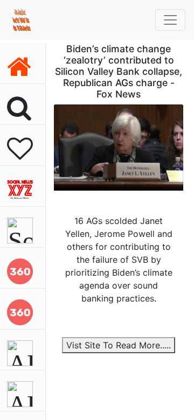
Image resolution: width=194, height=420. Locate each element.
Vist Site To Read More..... (118, 345)
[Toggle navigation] (170, 20)
